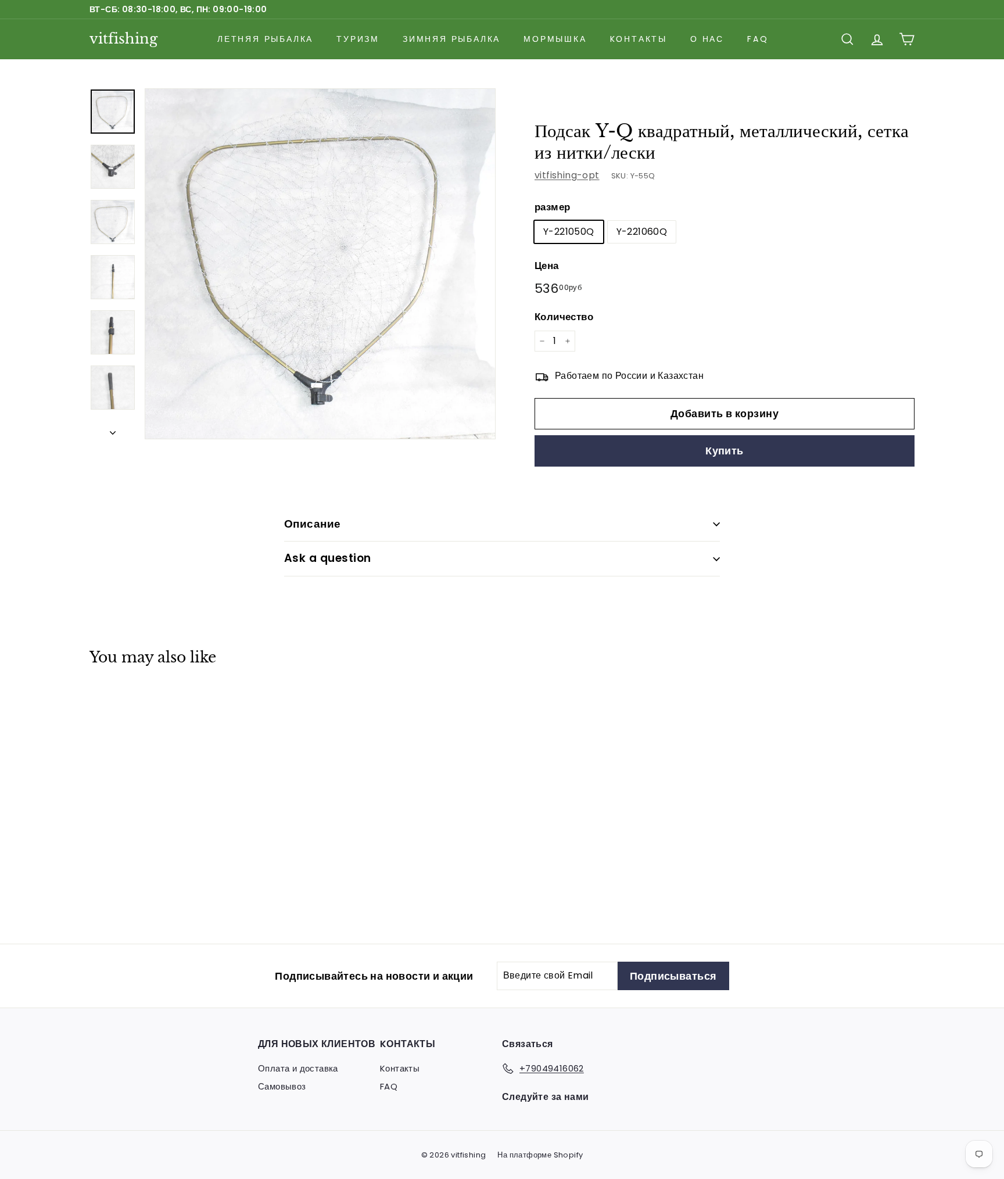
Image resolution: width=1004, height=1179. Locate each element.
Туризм (357, 39)
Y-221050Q (568, 231)
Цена (547, 266)
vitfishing (123, 38)
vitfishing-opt (567, 175)
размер (552, 207)
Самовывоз (282, 1086)
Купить (724, 450)
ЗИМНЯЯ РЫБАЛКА (451, 39)
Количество (564, 317)
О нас (707, 39)
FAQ (757, 39)
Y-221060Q (642, 231)
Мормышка (554, 39)
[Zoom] (320, 264)
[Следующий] (112, 429)
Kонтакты (638, 39)
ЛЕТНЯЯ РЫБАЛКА (265, 39)
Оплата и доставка (298, 1068)
